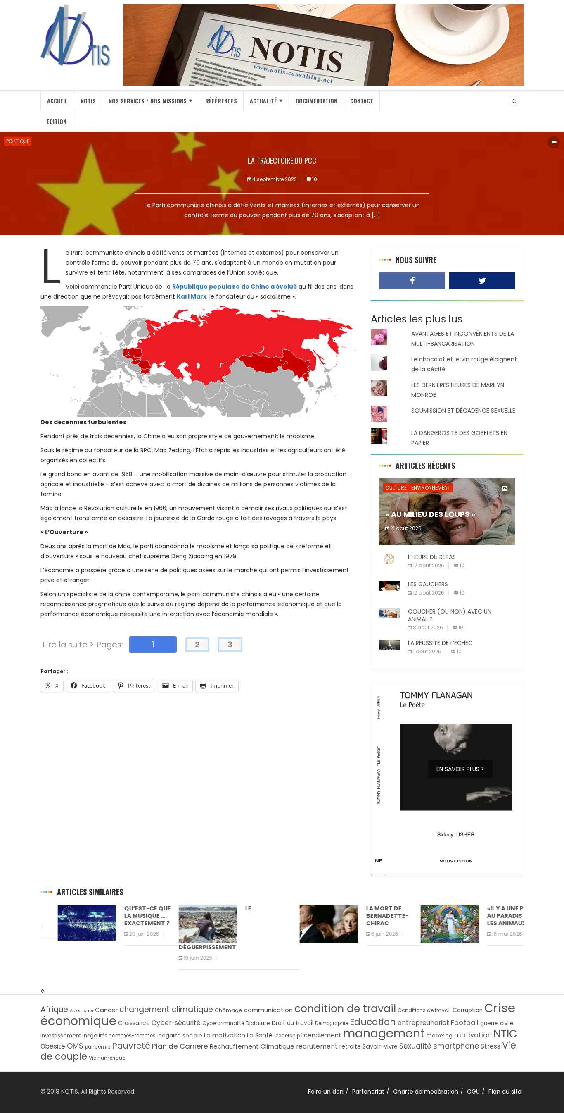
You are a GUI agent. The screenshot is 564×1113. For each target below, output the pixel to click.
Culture (396, 487)
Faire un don (326, 1091)
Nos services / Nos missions (148, 100)
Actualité (263, 100)
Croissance (134, 1023)
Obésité (52, 1046)
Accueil (57, 100)
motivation (473, 1035)
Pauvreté (131, 1045)
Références (221, 100)
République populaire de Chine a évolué (234, 286)
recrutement (317, 1046)
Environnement (430, 487)
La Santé (260, 1035)
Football (465, 1022)
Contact (361, 100)
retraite (350, 1047)
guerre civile (497, 1023)
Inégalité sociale (179, 1035)
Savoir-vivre (380, 1046)
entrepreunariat (423, 1022)
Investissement (60, 1035)
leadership (287, 1035)
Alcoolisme (81, 1011)
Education (373, 1021)
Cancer (106, 1010)
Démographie (331, 1023)
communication (268, 1010)
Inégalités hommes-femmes (119, 1035)
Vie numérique (107, 1057)
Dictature (258, 1023)
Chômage (228, 1010)
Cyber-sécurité (176, 1022)
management (384, 1033)
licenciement (321, 1035)
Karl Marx (191, 296)
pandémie (97, 1047)
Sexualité (415, 1046)
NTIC (505, 1033)
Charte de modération (425, 1091)
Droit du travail (292, 1023)
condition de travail (345, 1008)
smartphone (456, 1046)
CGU (473, 1091)
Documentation (316, 100)
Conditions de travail (424, 1010)
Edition (56, 121)
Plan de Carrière (180, 1046)
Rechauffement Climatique (252, 1046)
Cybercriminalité (223, 1023)
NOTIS (88, 100)
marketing (440, 1035)
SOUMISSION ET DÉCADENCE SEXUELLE (463, 410)
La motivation (224, 1035)
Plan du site (504, 1091)
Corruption (468, 1010)
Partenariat (368, 1091)
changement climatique (166, 1009)
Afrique (54, 1009)
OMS (75, 1046)
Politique (17, 141)
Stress (490, 1046)
